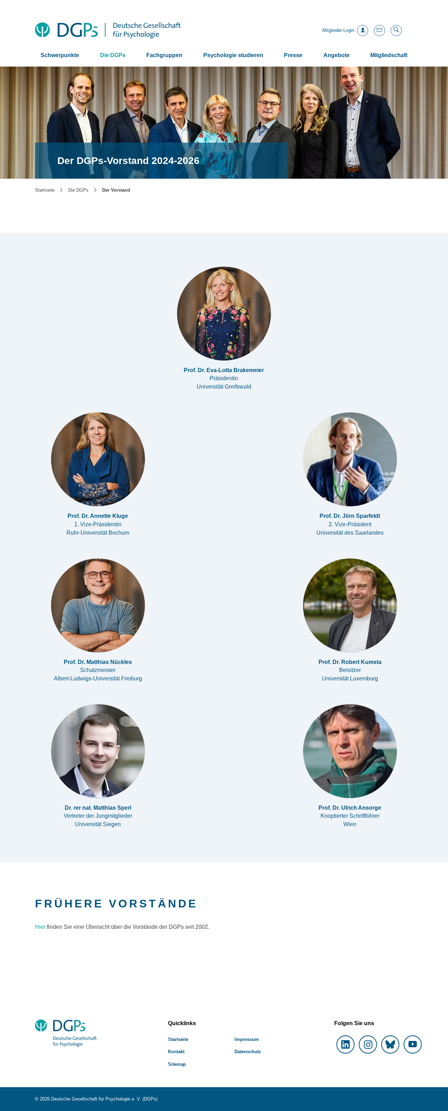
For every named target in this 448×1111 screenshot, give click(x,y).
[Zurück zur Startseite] (108, 30)
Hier (41, 927)
